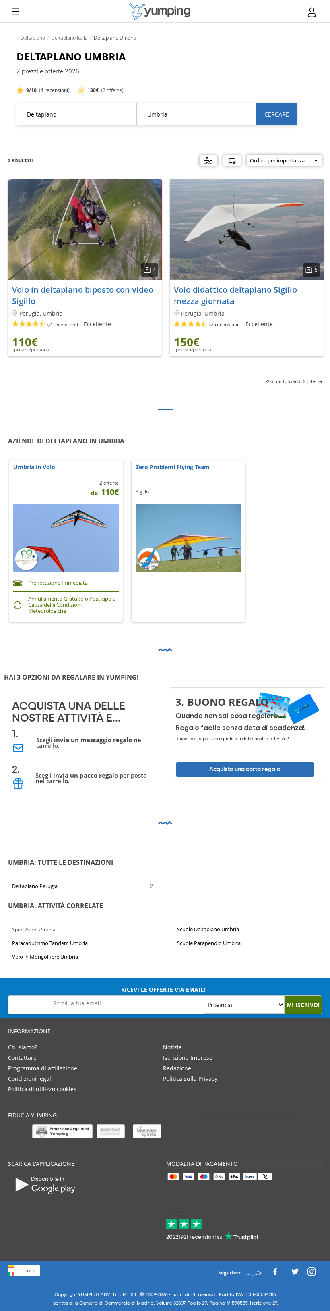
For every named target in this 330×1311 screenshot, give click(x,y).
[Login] (312, 12)
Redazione (177, 1068)
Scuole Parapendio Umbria (209, 943)
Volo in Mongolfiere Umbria (45, 956)
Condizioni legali (30, 1078)
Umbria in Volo (34, 467)
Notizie (172, 1047)
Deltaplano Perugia (35, 886)
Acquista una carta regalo (244, 769)
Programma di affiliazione (42, 1068)
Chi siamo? (22, 1047)
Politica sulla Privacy (190, 1078)
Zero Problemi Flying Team (173, 467)
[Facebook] (274, 1274)
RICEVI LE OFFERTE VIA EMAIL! (163, 989)
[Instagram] (311, 1274)
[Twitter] (295, 1274)
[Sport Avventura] (160, 11)
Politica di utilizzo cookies (42, 1089)
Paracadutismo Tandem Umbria (50, 943)
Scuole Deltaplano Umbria (208, 929)
